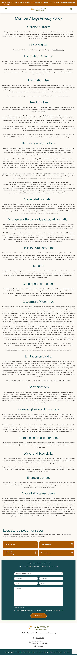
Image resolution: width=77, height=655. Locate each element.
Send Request (38, 615)
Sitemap (60, 652)
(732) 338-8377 (40, 638)
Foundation (67, 652)
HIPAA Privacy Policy (58, 50)
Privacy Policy (31, 652)
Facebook (40, 646)
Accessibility (52, 652)
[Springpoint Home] (38, 10)
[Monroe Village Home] (38, 629)
